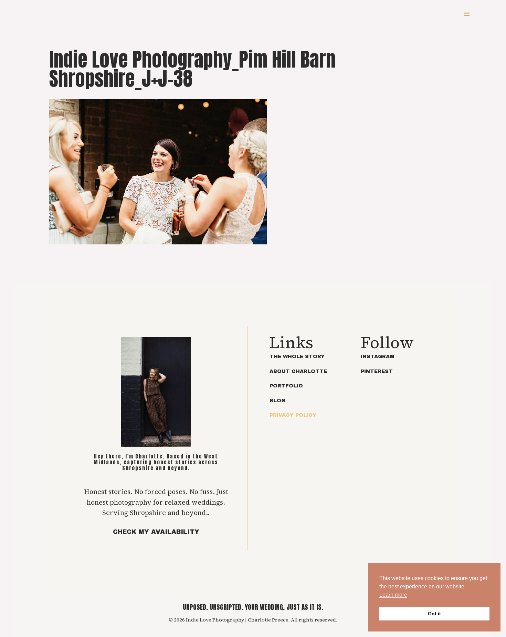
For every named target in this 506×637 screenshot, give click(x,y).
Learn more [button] (393, 595)
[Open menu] (466, 13)
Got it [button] (434, 613)
